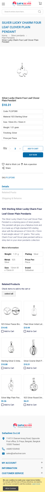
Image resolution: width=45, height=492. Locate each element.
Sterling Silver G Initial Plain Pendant (17, 361)
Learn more (36, 484)
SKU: (4, 177)
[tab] (22, 187)
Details (5, 186)
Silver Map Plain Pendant (12, 397)
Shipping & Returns (12, 198)
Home (4, 35)
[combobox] (22, 11)
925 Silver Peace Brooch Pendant (16, 324)
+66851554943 (13, 449)
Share (8, 168)
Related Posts (9, 192)
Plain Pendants (8, 38)
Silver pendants (18, 35)
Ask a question (30, 164)
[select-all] (9, 294)
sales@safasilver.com (16, 453)
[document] (22, 485)
